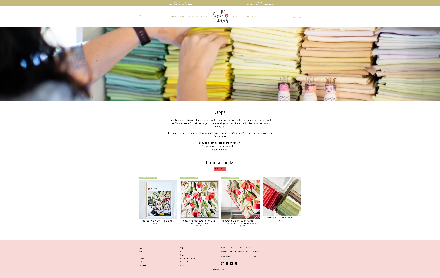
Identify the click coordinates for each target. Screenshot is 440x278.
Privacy (182, 265)
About (141, 251)
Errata (182, 251)
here (223, 136)
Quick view (158, 216)
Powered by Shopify (220, 269)
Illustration (143, 265)
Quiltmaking (196, 16)
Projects (142, 258)
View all (220, 169)
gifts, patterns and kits (225, 146)
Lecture (141, 262)
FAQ (181, 248)
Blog (140, 248)
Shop (250, 16)
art (220, 142)
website (219, 126)
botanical (213, 142)
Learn (237, 16)
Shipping (183, 255)
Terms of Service (186, 262)
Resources (142, 255)
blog (225, 149)
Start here (177, 16)
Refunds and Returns (188, 258)
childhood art (233, 142)
